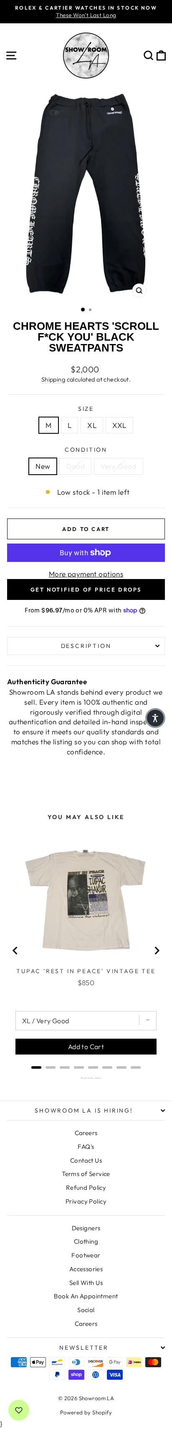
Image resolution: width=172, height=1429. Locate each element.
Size (86, 408)
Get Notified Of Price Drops (86, 589)
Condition (86, 449)
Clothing (86, 1241)
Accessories (86, 1269)
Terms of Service (86, 1174)
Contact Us (86, 1160)
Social (86, 1310)
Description (86, 646)
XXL (119, 425)
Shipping (53, 379)
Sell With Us (86, 1283)
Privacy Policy (86, 1201)
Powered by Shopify (86, 1412)
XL (91, 425)
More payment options (86, 573)
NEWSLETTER (84, 1347)
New (42, 466)
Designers (86, 1228)
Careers (86, 1133)
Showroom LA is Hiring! (84, 1110)
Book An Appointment (86, 1296)
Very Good (119, 466)
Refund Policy (86, 1187)
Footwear (85, 1255)
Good (75, 466)
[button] (155, 718)
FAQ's (86, 1147)
